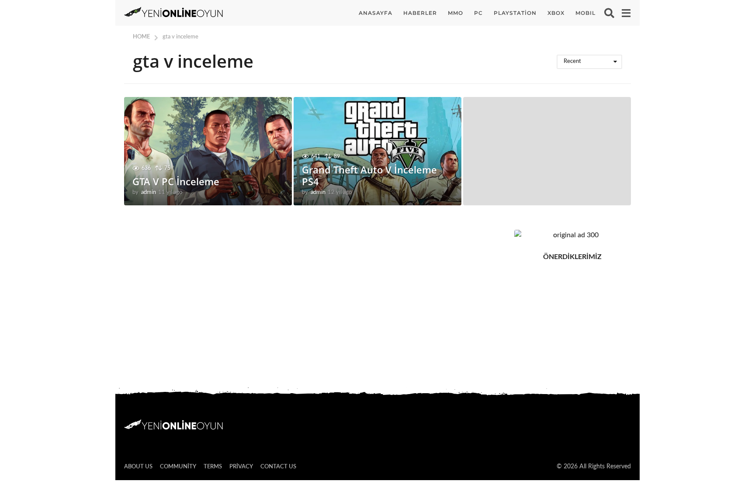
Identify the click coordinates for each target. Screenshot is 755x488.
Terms (213, 467)
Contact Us (278, 467)
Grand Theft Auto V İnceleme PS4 (369, 175)
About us (138, 467)
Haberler (420, 13)
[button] (609, 13)
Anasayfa (375, 13)
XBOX (556, 13)
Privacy (241, 467)
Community (178, 467)
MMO (455, 13)
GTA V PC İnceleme (175, 181)
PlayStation (515, 13)
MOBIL (585, 13)
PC (478, 13)
